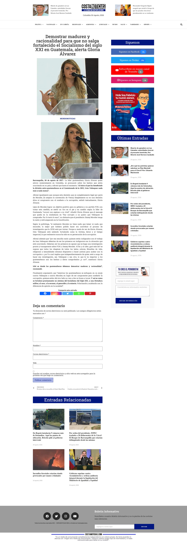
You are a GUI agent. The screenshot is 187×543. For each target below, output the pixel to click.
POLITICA (38, 24)
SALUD (123, 24)
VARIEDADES (134, 24)
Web (34, 363)
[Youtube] (75, 516)
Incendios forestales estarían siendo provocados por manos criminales (47, 474)
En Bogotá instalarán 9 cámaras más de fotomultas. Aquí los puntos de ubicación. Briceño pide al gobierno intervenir (48, 436)
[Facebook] (45, 293)
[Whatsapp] (78, 293)
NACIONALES (51, 24)
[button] (181, 24)
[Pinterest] (90, 293)
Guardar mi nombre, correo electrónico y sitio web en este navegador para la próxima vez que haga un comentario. (64, 374)
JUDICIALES (103, 24)
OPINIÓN (146, 24)
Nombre (37, 345)
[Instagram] (56, 293)
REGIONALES (76, 24)
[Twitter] (67, 293)
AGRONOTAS (90, 24)
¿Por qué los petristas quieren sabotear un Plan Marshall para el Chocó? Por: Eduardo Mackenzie (142, 169)
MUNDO (114, 24)
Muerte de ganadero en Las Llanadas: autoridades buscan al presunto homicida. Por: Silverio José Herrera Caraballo (142, 151)
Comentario (38, 318)
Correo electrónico (41, 354)
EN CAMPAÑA (64, 24)
